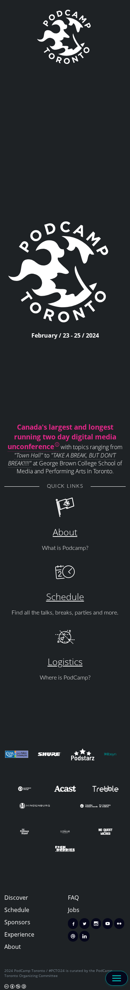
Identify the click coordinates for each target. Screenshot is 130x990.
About (65, 532)
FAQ (73, 898)
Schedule (65, 596)
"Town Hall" (28, 455)
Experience (19, 934)
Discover (16, 898)
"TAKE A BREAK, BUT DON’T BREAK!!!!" (62, 459)
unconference (31, 446)
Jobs (73, 910)
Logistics (65, 661)
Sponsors (17, 922)
